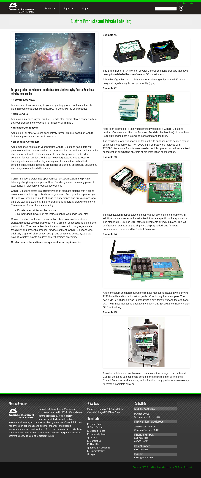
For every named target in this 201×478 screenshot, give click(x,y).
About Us (94, 444)
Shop (84, 8)
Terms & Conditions (100, 447)
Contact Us (95, 441)
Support (67, 8)
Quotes (93, 437)
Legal (92, 454)
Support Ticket (97, 430)
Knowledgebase (98, 434)
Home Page (96, 424)
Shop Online (96, 427)
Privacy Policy (97, 451)
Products (49, 8)
